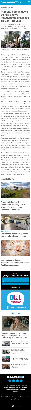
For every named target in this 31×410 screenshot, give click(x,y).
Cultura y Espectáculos (12, 389)
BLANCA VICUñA (26, 49)
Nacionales (12, 387)
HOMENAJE (13, 49)
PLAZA (17, 49)
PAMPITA (21, 49)
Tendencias (22, 389)
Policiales (24, 387)
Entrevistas (24, 385)
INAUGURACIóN (7, 49)
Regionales (12, 385)
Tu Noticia (18, 387)
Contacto (15, 391)
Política (6, 385)
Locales (18, 385)
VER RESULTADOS (15, 287)
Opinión (6, 387)
